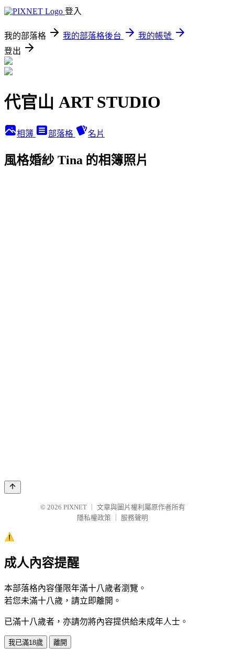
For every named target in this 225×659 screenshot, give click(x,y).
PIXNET (75, 507)
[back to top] (12, 487)
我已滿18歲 (25, 642)
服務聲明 (134, 517)
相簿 (26, 133)
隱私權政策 (94, 517)
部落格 (61, 133)
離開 (60, 642)
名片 (96, 133)
